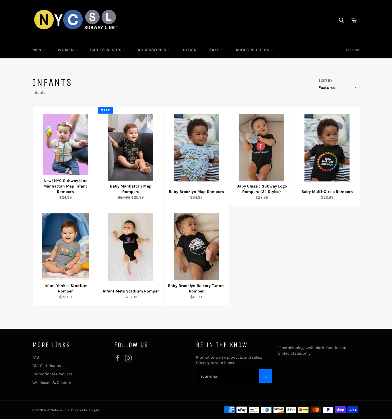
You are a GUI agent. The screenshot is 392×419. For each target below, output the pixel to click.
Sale (215, 49)
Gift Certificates (46, 365)
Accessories (153, 49)
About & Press (253, 49)
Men (37, 49)
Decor (190, 49)
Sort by (325, 81)
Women (66, 49)
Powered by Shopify (85, 410)
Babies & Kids (106, 49)
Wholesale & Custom (51, 382)
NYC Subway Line (56, 410)
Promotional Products (52, 374)
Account (353, 50)
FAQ (35, 357)
